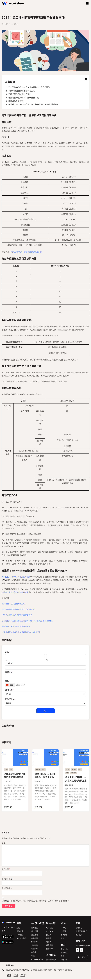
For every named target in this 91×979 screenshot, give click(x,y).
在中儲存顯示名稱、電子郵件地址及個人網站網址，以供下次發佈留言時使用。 (35, 901)
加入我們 (79, 935)
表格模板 (64, 953)
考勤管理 (34, 938)
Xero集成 (19, 935)
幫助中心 (64, 949)
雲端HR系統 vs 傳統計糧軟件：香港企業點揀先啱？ (45, 776)
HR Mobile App (37, 959)
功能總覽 (19, 931)
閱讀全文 (8, 807)
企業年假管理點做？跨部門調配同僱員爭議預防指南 (14, 776)
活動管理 (49, 945)
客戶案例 (64, 935)
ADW (67, 769)
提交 (45, 711)
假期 (16, 592)
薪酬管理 (34, 949)
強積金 (33, 952)
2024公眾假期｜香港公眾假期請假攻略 (26, 252)
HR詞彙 (63, 931)
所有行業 (49, 928)
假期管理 (34, 942)
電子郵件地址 (7, 879)
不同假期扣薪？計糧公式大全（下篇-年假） (19, 609)
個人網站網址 (7, 888)
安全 (62, 956)
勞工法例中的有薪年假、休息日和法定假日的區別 (29, 87)
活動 (62, 938)
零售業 (48, 938)
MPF (21, 592)
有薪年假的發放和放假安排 (19, 94)
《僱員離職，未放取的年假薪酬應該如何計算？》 (21, 632)
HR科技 (37, 769)
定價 (18, 928)
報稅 (26, 592)
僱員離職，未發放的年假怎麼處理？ (16, 626)
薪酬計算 (73, 773)
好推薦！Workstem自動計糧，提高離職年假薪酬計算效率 (33, 104)
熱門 (11, 769)
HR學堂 (63, 928)
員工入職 (34, 931)
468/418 (49, 931)
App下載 (64, 960)
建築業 (48, 942)
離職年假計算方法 (16, 101)
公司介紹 (79, 928)
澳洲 (16, 975)
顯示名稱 (6, 869)
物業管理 (49, 949)
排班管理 (34, 935)
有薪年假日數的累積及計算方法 (21, 91)
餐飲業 (48, 935)
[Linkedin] (81, 950)
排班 (5, 592)
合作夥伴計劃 (51, 960)
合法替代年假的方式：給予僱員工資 (23, 97)
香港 (84, 957)
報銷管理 (34, 945)
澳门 (23, 975)
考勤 (10, 592)
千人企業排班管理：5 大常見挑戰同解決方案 (75, 779)
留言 (4, 843)
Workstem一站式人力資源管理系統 (16, 577)
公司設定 (34, 928)
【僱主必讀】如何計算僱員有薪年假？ (17, 615)
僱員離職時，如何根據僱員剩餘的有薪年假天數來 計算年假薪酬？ (28, 621)
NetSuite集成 (21, 938)
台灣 (9, 975)
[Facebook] (77, 950)
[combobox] (10, 685)
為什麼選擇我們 (81, 931)
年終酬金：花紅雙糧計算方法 (13, 604)
